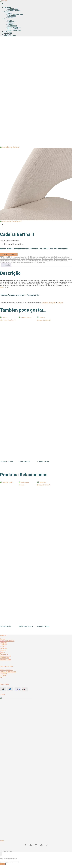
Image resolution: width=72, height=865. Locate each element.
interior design (43, 261)
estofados (17, 261)
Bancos (10, 24)
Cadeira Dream (43, 461)
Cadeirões (12, 21)
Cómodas (3, 644)
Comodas (11, 17)
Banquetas (12, 16)
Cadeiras (11, 23)
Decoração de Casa (34, 259)
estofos (24, 261)
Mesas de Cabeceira (15, 14)
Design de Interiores (60, 259)
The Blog (7, 34)
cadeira (39, 257)
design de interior (47, 259)
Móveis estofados (27, 262)
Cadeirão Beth (5, 626)
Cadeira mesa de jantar (61, 257)
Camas (10, 13)
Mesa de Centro (5, 660)
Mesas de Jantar (14, 27)
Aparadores (12, 26)
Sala (5, 19)
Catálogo (3, 675)
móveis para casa (39, 262)
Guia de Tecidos (10, 35)
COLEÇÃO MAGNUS (14, 10)
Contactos (3, 674)
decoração (24, 259)
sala (1, 287)
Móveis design (15, 262)
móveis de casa (5, 262)
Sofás (10, 20)
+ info (2, 841)
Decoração (8, 33)
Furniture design (33, 261)
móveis (64, 261)
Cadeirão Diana (43, 626)
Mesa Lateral (13, 28)
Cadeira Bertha (24, 461)
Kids (5, 31)
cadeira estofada (48, 257)
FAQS (2, 677)
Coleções (7, 7)
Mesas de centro (14, 30)
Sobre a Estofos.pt (6, 670)
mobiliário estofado (55, 261)
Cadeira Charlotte (6, 461)
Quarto (6, 11)
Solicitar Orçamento (9, 254)
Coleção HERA (13, 9)
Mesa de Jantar (5, 656)
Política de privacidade (8, 672)
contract (17, 259)
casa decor (10, 259)
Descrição (6, 265)
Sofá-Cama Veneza (26, 626)
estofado (10, 261)
